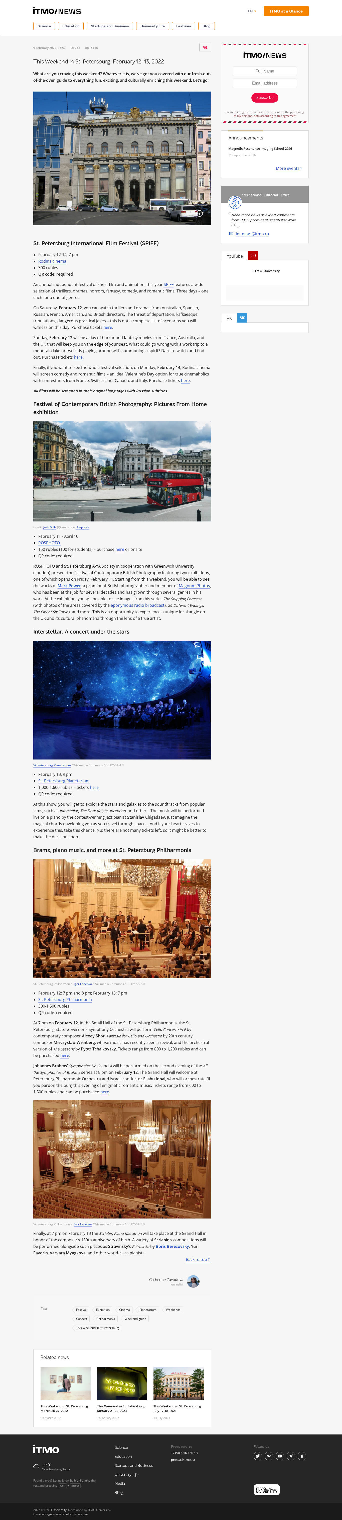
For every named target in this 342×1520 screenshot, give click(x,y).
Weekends (173, 1310)
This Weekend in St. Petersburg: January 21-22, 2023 (121, 1408)
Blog (207, 26)
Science (44, 26)
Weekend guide (135, 1319)
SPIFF (169, 284)
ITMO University (266, 271)
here (107, 327)
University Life (152, 26)
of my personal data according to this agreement (265, 116)
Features (183, 26)
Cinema (124, 1310)
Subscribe (264, 97)
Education (70, 26)
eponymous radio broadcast (137, 605)
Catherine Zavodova (166, 1279)
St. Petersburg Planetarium (52, 765)
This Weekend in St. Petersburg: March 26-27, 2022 (65, 1408)
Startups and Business (110, 26)
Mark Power (69, 585)
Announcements (245, 138)
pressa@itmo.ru (183, 1459)
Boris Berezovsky (172, 1246)
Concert (81, 1319)
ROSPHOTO (49, 543)
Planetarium (147, 1310)
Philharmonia (106, 1319)
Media (120, 1483)
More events (287, 168)
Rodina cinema (52, 261)
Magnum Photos (194, 585)
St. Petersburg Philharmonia (65, 999)
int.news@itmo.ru (252, 234)
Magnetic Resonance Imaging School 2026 (260, 148)
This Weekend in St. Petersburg (97, 1328)
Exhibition (103, 1310)
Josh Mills (49, 527)
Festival (81, 1310)
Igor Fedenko (83, 984)
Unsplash (82, 527)
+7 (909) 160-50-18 (184, 1453)
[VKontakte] (205, 47)
